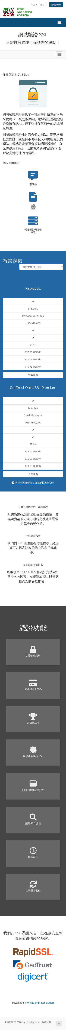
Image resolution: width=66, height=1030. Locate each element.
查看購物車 (56, 4)
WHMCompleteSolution (40, 1002)
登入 (42, 4)
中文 (33, 4)
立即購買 (33, 375)
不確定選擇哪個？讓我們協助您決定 (34, 482)
